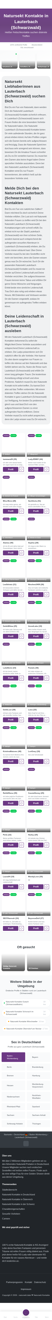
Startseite (8, 1134)
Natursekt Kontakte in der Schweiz (18, 1204)
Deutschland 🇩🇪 (20, 1134)
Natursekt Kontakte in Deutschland (18, 1194)
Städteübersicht (9, 1190)
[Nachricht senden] (21, 469)
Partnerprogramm (14, 1282)
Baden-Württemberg (38, 1134)
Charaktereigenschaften (13, 1209)
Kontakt (28, 1282)
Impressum (26, 1289)
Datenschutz (40, 1282)
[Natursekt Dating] (26, 4)
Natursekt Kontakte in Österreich (17, 1199)
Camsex (6, 1218)
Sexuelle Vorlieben (11, 1214)
